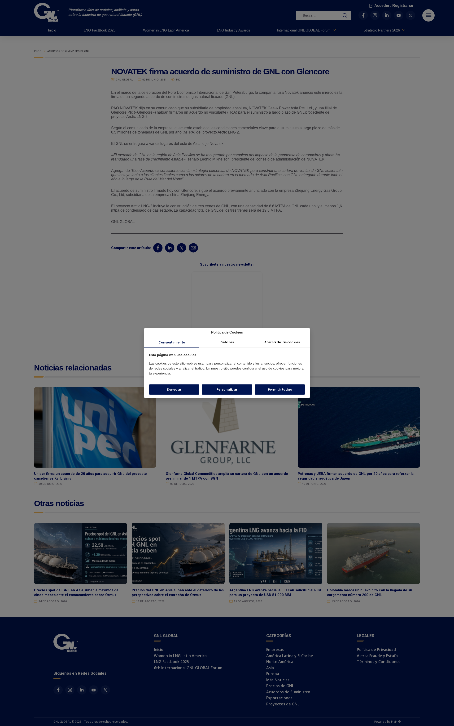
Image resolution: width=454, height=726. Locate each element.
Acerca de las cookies (282, 342)
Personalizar (227, 389)
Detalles (227, 342)
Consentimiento (171, 342)
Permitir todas (280, 389)
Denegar (174, 389)
